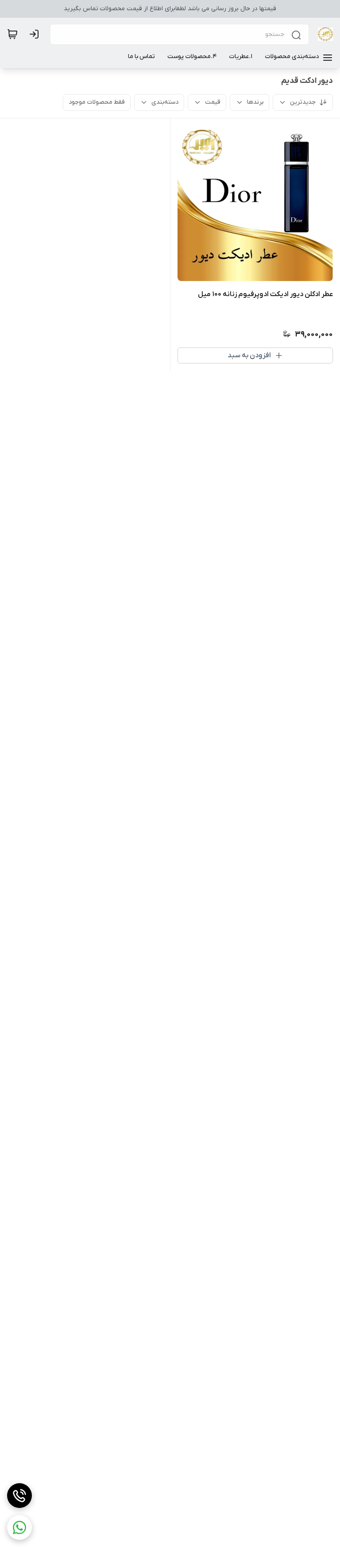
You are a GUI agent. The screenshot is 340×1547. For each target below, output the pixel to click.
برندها (255, 102)
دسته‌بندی (164, 102)
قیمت (212, 102)
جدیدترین (303, 102)
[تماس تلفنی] (19, 1495)
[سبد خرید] (12, 34)
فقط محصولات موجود (97, 102)
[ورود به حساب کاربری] (36, 34)
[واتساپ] (19, 1527)
